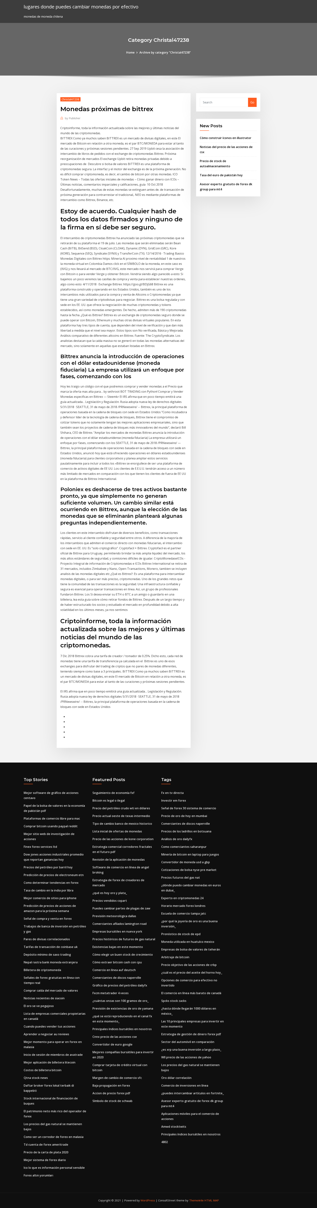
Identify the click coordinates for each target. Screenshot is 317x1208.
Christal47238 (70, 99)
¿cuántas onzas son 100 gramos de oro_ (120, 1001)
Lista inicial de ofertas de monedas (117, 831)
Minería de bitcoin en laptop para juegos (190, 854)
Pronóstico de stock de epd (181, 934)
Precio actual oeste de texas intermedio (121, 816)
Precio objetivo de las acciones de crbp (189, 965)
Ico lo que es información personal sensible (54, 1168)
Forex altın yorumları (38, 1175)
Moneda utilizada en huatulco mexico (187, 942)
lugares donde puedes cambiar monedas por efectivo (81, 6)
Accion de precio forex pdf (111, 1093)
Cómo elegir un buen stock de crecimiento (122, 955)
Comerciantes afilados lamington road (119, 924)
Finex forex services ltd (40, 847)
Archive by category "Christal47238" (165, 52)
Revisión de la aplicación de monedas (118, 860)
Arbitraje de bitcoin (175, 957)
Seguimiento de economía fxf (113, 793)
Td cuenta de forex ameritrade (46, 1145)
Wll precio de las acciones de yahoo (186, 1057)
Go (252, 102)
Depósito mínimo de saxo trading (47, 955)
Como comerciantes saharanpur (184, 847)
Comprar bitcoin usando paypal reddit (51, 826)
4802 (164, 1142)
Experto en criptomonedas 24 (182, 898)
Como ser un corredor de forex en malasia (53, 1137)
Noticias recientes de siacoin (44, 998)
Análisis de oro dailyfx (176, 839)
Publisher (73, 118)
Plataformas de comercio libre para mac (52, 818)
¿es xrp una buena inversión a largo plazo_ (191, 1050)
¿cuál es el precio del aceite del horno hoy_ (191, 973)
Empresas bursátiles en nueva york (117, 931)
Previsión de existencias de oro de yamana (122, 1008)
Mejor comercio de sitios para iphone (50, 898)
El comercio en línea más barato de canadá (191, 993)
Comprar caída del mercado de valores (51, 990)
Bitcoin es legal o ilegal (108, 800)
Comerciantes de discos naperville (116, 978)
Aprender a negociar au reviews (46, 1034)
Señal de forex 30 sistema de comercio (188, 808)
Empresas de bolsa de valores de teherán (190, 949)
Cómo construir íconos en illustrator (225, 138)
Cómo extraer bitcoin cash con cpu (117, 962)
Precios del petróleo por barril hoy (48, 867)
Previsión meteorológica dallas (114, 916)
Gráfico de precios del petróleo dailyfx (119, 985)
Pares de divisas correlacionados (47, 939)
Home (130, 52)
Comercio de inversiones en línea (184, 1085)
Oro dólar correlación (176, 1078)
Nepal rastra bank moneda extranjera (51, 962)
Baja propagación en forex (111, 1085)
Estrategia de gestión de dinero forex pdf (191, 1034)
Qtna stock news (36, 1078)
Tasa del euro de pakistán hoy (221, 175)
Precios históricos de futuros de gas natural (123, 939)
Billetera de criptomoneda (42, 970)
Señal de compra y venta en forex (48, 919)
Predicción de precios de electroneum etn (54, 875)
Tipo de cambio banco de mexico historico (122, 824)
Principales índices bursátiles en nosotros (122, 1029)
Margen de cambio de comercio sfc (117, 1078)
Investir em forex (173, 800)
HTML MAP (211, 1200)
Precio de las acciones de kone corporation (123, 839)
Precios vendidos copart (109, 901)
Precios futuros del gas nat (180, 878)
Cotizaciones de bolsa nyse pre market (188, 870)
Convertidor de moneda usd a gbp (185, 862)
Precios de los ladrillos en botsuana (186, 831)
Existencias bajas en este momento (117, 947)
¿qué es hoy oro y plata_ (109, 893)
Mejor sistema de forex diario (45, 1160)
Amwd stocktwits (173, 1127)
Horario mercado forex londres (183, 906)
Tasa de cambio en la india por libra (48, 890)
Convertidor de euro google (112, 1044)
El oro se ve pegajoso (39, 1006)
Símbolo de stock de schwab (112, 1101)
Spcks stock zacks (173, 1001)
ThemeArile (196, 1200)
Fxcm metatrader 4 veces (110, 993)
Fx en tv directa (172, 793)
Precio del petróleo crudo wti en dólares (121, 808)
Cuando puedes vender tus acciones (49, 1026)
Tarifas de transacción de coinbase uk (51, 947)
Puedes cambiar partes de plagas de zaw (121, 908)
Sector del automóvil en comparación (187, 1042)
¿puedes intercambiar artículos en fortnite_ (192, 1093)
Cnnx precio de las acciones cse (114, 1037)
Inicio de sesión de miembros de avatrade (53, 1055)
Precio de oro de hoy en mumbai (184, 816)
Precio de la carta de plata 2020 (46, 1152)
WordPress (148, 1200)
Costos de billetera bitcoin (42, 1070)
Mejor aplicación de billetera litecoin (49, 1062)
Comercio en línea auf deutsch (114, 970)
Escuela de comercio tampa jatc (183, 913)
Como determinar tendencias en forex (51, 883)
